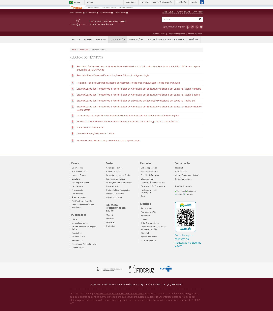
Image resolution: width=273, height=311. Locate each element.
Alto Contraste (184, 12)
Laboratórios (77, 186)
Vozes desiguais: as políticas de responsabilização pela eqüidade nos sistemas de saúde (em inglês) (128, 115)
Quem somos (77, 168)
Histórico (110, 218)
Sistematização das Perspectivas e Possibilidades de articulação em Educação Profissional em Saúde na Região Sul (136, 101)
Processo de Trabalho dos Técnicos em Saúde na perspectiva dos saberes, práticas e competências (127, 121)
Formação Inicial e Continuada (119, 182)
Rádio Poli (145, 233)
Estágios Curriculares (115, 193)
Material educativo (80, 223)
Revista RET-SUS (78, 236)
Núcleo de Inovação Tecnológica (149, 191)
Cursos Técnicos (113, 171)
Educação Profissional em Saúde (165, 39)
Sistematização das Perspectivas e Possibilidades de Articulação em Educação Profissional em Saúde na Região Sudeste (138, 95)
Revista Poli (76, 233)
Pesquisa (101, 39)
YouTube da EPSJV (148, 240)
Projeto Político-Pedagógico (118, 190)
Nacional (179, 168)
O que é (109, 215)
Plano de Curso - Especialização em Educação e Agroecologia (108, 140)
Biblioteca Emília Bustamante (153, 186)
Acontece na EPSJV (148, 212)
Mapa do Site (198, 12)
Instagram (192, 26)
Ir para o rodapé (120, 12)
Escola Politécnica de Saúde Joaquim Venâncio (108, 23)
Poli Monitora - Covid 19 (82, 201)
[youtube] (188, 194)
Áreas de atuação (79, 197)
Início (74, 50)
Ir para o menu (92, 12)
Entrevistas (145, 215)
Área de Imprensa (195, 34)
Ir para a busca (106, 12)
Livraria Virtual (78, 248)
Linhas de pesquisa (149, 168)
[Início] (78, 22)
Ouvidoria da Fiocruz (126, 7)
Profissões (110, 226)
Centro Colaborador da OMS (187, 175)
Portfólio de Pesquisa (150, 175)
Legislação (110, 222)
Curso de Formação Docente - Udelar (95, 133)
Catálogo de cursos (114, 168)
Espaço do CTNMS (114, 197)
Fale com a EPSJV (158, 34)
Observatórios (147, 179)
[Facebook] (180, 191)
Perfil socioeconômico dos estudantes (83, 206)
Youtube (201, 26)
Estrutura (76, 179)
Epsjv (108, 269)
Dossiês (144, 219)
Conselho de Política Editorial (84, 244)
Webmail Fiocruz (94, 7)
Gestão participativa (80, 182)
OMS (174, 26)
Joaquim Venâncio (79, 171)
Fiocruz (78, 7)
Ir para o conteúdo (77, 12)
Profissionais (77, 190)
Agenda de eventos (149, 236)
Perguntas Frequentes (176, 34)
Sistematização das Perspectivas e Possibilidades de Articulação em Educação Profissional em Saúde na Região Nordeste (139, 89)
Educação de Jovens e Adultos (118, 175)
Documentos (77, 193)
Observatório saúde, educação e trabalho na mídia (154, 228)
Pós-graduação (112, 186)
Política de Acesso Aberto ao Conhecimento (120, 293)
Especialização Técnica (115, 179)
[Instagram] (190, 191)
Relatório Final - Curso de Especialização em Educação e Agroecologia (113, 75)
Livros (74, 219)
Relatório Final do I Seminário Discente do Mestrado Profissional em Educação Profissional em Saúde (128, 83)
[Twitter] (179, 194)
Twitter (197, 26)
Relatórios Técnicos (183, 179)
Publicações (136, 39)
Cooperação (118, 39)
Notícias (193, 39)
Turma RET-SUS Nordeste (90, 127)
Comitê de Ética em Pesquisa (153, 182)
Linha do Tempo (79, 175)
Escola (76, 39)
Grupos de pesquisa (149, 171)
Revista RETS (77, 240)
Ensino (88, 39)
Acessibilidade (168, 12)
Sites (143, 196)
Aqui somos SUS (166, 268)
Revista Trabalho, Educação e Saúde (84, 228)
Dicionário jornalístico (150, 223)
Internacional (181, 171)
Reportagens (146, 208)
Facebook (188, 26)
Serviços (90, 2)
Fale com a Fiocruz (109, 7)
